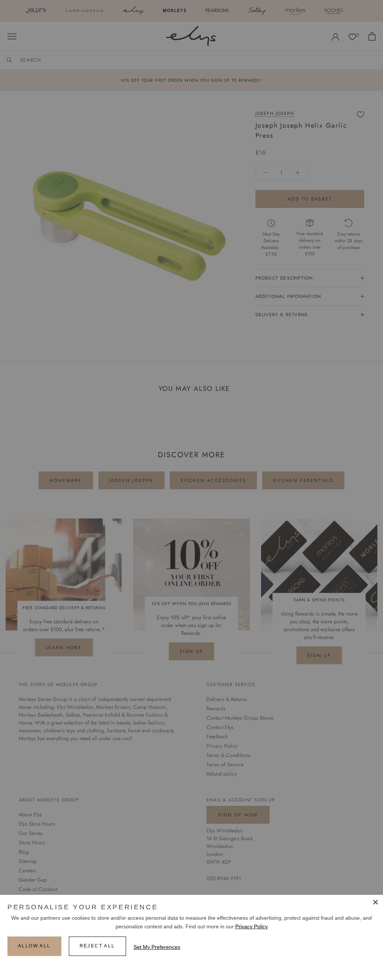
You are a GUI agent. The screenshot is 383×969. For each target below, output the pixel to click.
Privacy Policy (251, 926)
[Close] (375, 902)
